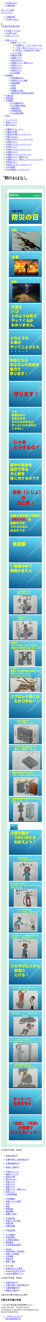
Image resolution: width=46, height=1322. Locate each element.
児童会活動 (10, 1226)
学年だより (10, 1184)
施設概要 (9, 1211)
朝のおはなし (11, 125)
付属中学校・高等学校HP (16, 1160)
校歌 (7, 1206)
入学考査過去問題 (13, 1245)
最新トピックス (12, 1174)
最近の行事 (10, 1177)
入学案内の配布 (12, 1240)
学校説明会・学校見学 (15, 1251)
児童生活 (9, 96)
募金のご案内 (11, 1167)
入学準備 (9, 1256)
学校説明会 (10, 1237)
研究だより (10, 1192)
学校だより (10, 1182)
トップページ (11, 120)
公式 (15, 1271)
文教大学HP (11, 1156)
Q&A (8, 116)
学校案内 (9, 75)
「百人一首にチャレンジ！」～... (29, 48)
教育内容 (9, 1209)
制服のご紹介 (11, 1214)
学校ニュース (11, 40)
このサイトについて (14, 1316)
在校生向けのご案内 (14, 1268)
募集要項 (9, 1242)
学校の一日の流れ (13, 1221)
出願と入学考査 (12, 1254)
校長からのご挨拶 (13, 1201)
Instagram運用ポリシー (15, 1273)
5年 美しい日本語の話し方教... (28, 50)
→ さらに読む (16, 53)
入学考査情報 (11, 1194)
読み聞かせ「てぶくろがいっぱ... (29, 45)
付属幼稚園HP (12, 1163)
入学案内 (9, 101)
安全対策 (9, 98)
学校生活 (9, 1259)
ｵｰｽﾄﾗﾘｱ (21, 1271)
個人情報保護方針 (13, 1319)
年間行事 (9, 1223)
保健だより (10, 1187)
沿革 (7, 1204)
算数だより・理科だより (16, 1189)
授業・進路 (10, 1261)
